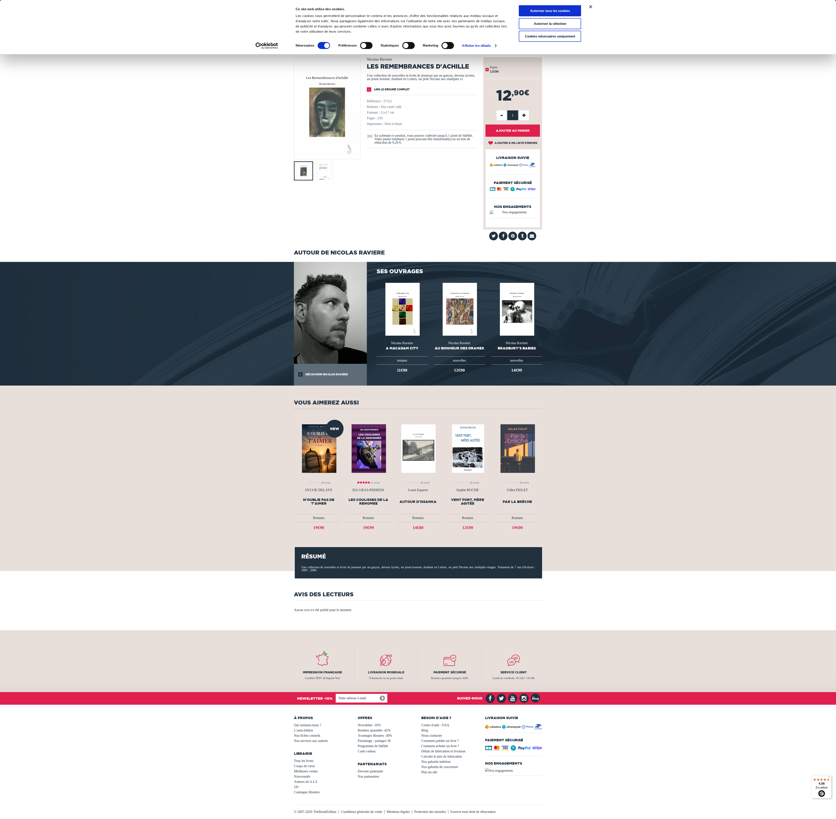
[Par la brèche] (517, 448)
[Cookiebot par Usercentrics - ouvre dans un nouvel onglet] (267, 45)
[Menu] (829, 777)
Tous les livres (304, 761)
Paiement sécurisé (449, 672)
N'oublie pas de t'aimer (318, 501)
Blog (424, 730)
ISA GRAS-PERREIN (368, 490)
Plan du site (429, 772)
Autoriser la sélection (550, 23)
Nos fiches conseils (307, 735)
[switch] (366, 45)
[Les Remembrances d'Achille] (327, 156)
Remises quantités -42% (374, 730)
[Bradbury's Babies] (516, 309)
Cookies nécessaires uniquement (550, 36)
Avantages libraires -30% (375, 735)
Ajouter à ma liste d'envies (515, 143)
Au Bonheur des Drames (459, 348)
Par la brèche (517, 502)
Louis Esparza (418, 490)
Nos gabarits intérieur (436, 761)
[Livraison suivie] (513, 166)
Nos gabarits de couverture (439, 767)
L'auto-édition (303, 730)
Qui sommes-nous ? (307, 725)
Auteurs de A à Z (305, 782)
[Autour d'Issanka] (418, 448)
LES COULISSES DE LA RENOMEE (368, 501)
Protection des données (430, 812)
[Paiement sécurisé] (513, 190)
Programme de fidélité (373, 746)
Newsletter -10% (369, 725)
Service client (514, 672)
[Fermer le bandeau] (590, 6)
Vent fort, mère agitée (467, 501)
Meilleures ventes (306, 771)
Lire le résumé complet (391, 89)
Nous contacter (431, 735)
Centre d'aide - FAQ (435, 725)
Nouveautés (302, 776)
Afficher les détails (476, 45)
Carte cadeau (367, 751)
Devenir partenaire (370, 771)
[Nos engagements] (513, 212)
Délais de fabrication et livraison (443, 751)
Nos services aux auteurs (311, 741)
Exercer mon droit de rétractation (473, 812)
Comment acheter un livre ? (440, 746)
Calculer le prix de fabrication (441, 756)
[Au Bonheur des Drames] (459, 309)
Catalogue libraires (307, 792)
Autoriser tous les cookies (550, 11)
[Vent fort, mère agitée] (468, 448)
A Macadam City (402, 348)
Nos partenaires (368, 776)
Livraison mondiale (386, 672)
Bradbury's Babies (517, 348)
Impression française (322, 672)
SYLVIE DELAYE (318, 490)
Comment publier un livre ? (440, 741)
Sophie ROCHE (467, 490)
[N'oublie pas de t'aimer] (319, 448)
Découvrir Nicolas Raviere (326, 374)
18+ (296, 787)
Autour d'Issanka (418, 502)
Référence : (375, 101)
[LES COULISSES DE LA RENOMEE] (368, 448)
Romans (318, 518)
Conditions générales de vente (361, 812)
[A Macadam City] (402, 309)
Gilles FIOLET (517, 490)
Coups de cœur (304, 766)
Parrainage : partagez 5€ (374, 741)
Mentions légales (398, 812)
